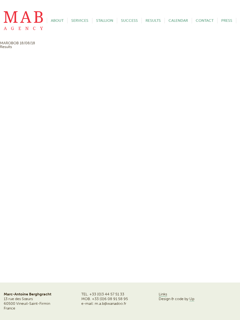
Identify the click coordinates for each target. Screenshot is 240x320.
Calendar (178, 20)
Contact (205, 20)
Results (153, 20)
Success (129, 20)
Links (163, 294)
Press (226, 20)
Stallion (104, 20)
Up (191, 299)
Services (79, 20)
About (57, 20)
